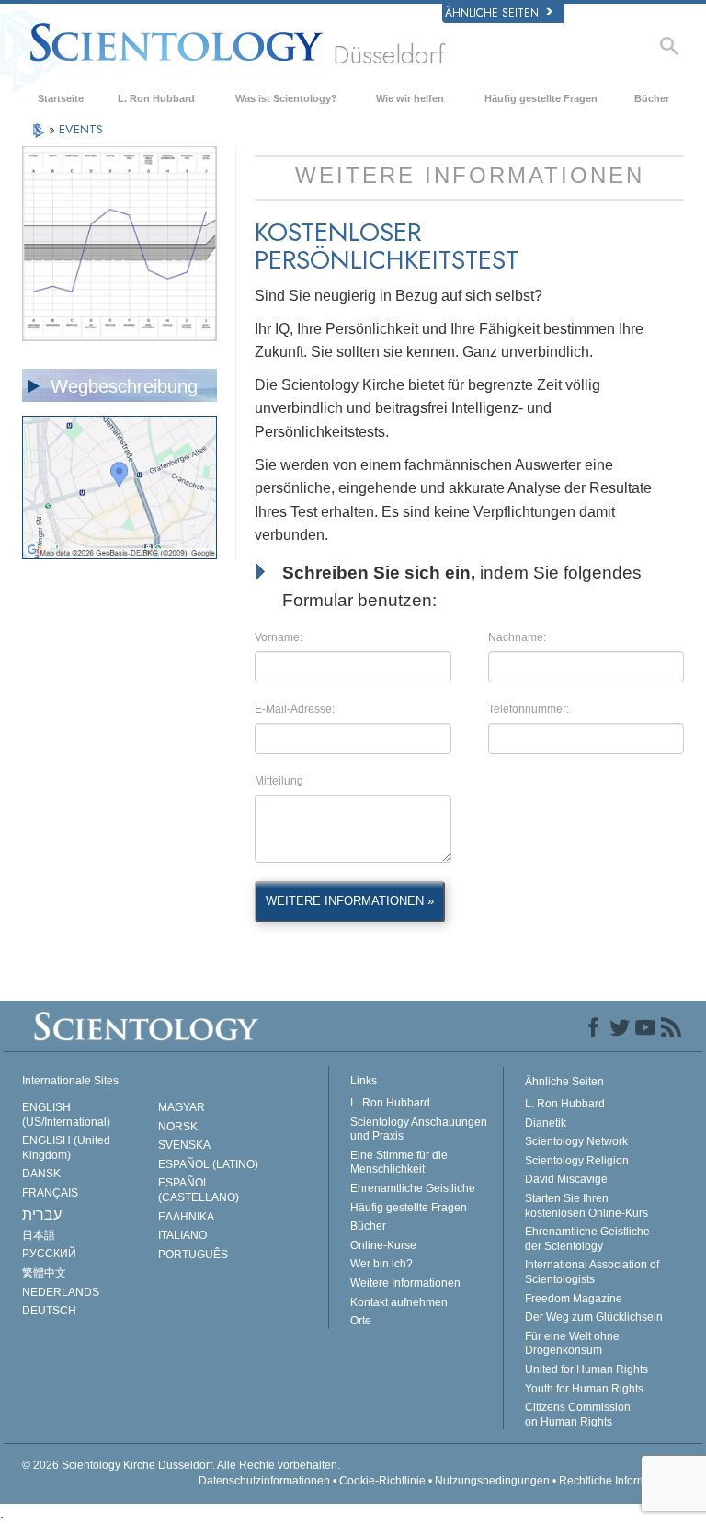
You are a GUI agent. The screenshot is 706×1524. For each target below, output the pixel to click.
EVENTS (81, 129)
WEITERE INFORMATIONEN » (350, 901)
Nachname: (517, 637)
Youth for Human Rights (584, 1388)
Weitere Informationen (405, 1283)
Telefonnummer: (528, 709)
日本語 (38, 1235)
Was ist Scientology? (286, 98)
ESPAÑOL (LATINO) (208, 1164)
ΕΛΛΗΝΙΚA (186, 1216)
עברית (42, 1214)
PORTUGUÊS (193, 1254)
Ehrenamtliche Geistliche (412, 1188)
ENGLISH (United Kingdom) (66, 1148)
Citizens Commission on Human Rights (578, 1414)
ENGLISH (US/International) (66, 1115)
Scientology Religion (577, 1160)
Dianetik (545, 1123)
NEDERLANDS (60, 1292)
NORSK (178, 1126)
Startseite (61, 98)
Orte (360, 1320)
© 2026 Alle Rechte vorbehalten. (181, 1465)
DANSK (41, 1173)
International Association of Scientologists (592, 1272)
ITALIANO (182, 1235)
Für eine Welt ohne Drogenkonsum (572, 1344)
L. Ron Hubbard (156, 98)
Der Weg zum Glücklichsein (594, 1317)
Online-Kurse (383, 1245)
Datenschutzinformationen (264, 1480)
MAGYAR (181, 1107)
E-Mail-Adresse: (295, 709)
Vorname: (278, 637)
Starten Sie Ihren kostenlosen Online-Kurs (586, 1206)
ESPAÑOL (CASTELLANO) (198, 1190)
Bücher (651, 98)
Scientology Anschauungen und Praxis (418, 1129)
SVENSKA (184, 1145)
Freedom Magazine (573, 1298)
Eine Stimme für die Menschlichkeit (399, 1162)
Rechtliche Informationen (621, 1480)
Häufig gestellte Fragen (541, 98)
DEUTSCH (49, 1310)
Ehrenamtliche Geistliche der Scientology (587, 1239)
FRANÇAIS (50, 1192)
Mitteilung (279, 780)
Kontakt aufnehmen (399, 1302)
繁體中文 (44, 1272)
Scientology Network (576, 1141)
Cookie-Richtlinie (382, 1480)
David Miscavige (566, 1179)
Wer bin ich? (381, 1263)
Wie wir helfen (410, 98)
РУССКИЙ (49, 1253)
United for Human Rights (586, 1369)
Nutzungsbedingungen (492, 1480)
